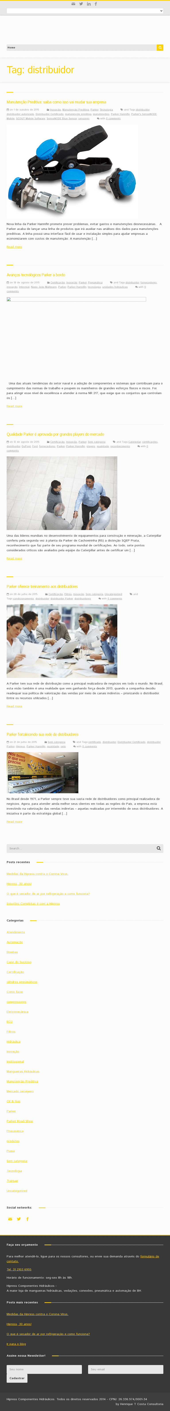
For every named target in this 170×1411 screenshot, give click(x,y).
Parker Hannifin (120, 114)
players (91, 446)
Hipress (20, 746)
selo (63, 746)
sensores (83, 118)
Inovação (55, 110)
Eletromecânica (17, 1012)
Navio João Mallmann (44, 287)
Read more (14, 247)
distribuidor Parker (61, 599)
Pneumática (95, 282)
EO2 (10, 1022)
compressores (16, 1002)
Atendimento (16, 932)
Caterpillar (134, 442)
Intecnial (24, 287)
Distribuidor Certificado (50, 114)
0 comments (113, 118)
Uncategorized (113, 594)
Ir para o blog (16, 1344)
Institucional (15, 1061)
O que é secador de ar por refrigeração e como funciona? (48, 894)
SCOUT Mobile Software (30, 118)
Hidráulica (13, 1041)
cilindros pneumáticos (22, 982)
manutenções (101, 114)
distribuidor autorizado (20, 114)
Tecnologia (106, 110)
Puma (11, 1151)
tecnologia (94, 287)
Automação (15, 942)
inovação (12, 287)
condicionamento (23, 599)
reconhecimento (120, 446)
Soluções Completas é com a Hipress (33, 904)
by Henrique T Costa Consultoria (139, 1404)
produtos (13, 1141)
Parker (94, 110)
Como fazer (15, 992)
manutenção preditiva (78, 114)
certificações (150, 442)
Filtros (68, 594)
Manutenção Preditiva (75, 110)
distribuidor (142, 110)
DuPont (26, 446)
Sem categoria (96, 442)
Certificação (57, 282)
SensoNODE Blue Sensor (62, 118)
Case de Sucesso (19, 962)
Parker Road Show (20, 1121)
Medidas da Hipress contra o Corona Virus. (37, 874)
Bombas (12, 952)
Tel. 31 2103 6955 (19, 1269)
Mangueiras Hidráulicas (23, 1071)
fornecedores (149, 282)
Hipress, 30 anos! (19, 884)
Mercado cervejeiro (20, 1091)
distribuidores (82, 599)
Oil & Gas (13, 1101)
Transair (12, 1181)
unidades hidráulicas (115, 287)
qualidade (103, 446)
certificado (94, 742)
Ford (35, 446)
